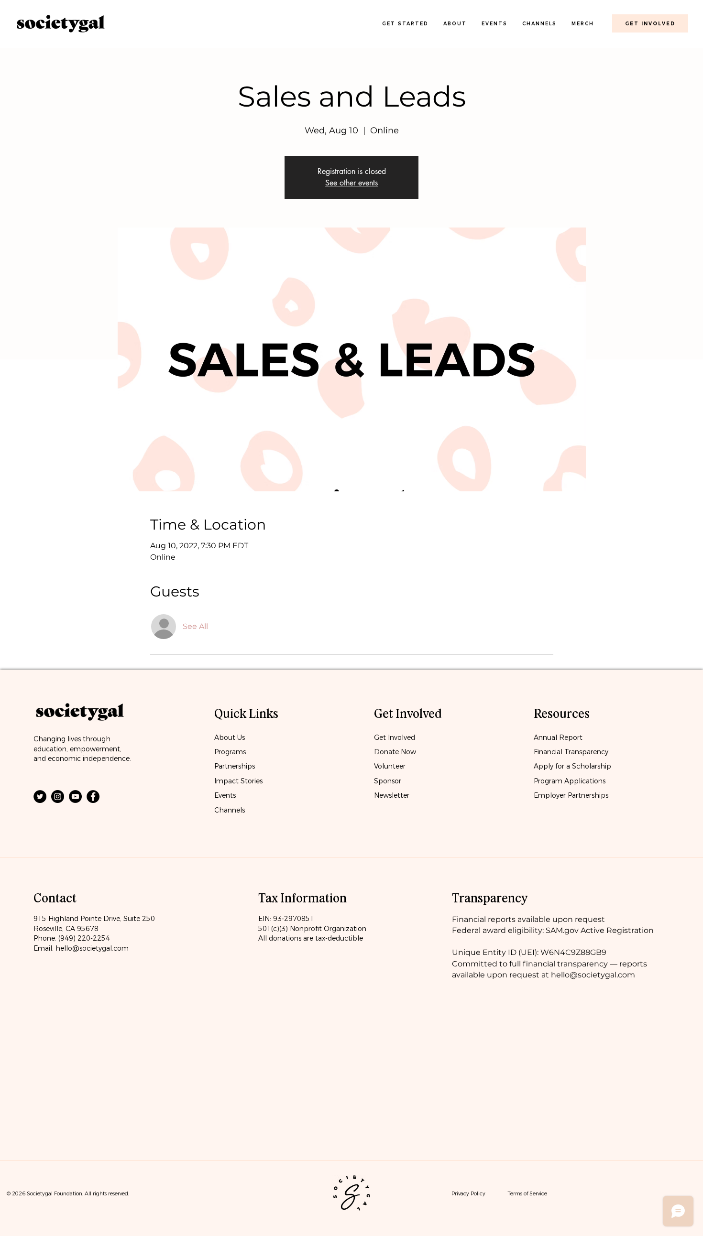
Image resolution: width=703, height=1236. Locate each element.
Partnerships (234, 766)
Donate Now (396, 752)
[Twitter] (39, 796)
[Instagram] (57, 796)
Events (225, 795)
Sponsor (387, 781)
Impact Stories (238, 781)
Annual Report (558, 737)
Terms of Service (527, 1193)
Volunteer (390, 766)
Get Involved (394, 737)
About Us (229, 737)
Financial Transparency (571, 752)
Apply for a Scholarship (572, 766)
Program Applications (569, 781)
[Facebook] (93, 796)
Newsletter (391, 795)
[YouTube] (75, 796)
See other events (351, 183)
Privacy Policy (468, 1193)
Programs (230, 752)
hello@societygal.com (92, 948)
